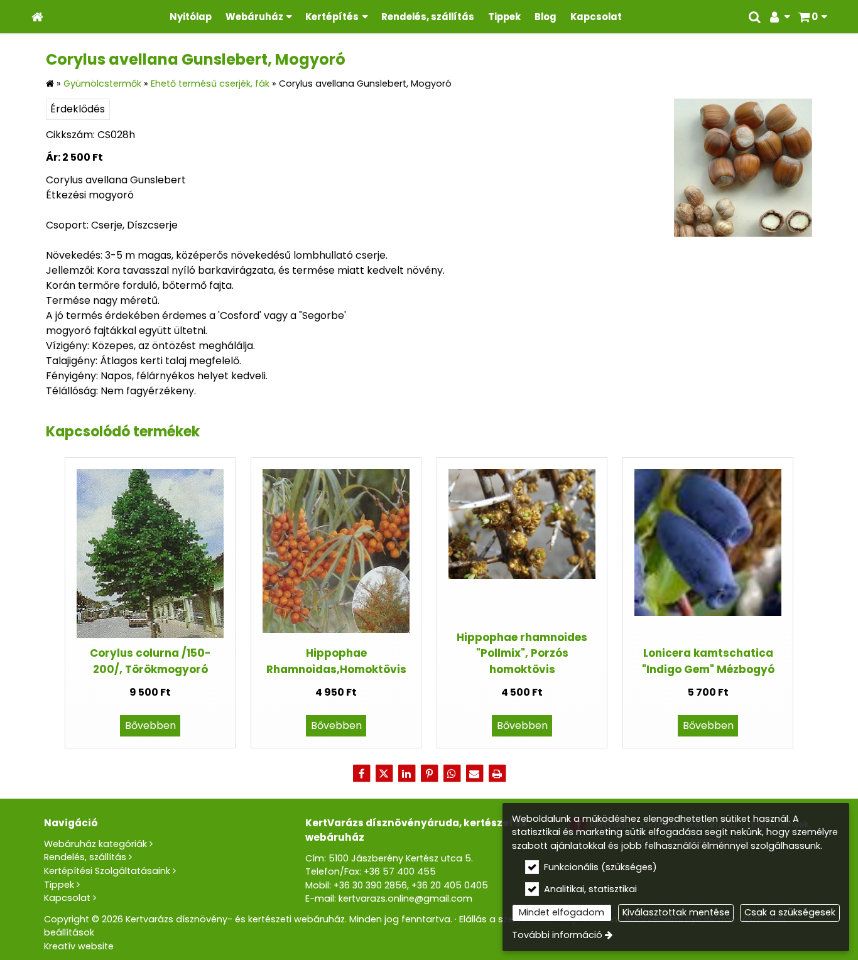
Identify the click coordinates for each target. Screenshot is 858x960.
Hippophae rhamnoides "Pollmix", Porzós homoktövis (522, 653)
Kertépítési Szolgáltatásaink (107, 871)
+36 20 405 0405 (449, 885)
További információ (557, 935)
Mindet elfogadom (561, 912)
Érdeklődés (77, 109)
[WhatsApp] (452, 773)
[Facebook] (361, 773)
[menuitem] (37, 16)
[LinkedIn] (406, 773)
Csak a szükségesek (789, 912)
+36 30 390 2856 (370, 885)
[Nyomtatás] (497, 773)
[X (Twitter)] (384, 773)
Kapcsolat (67, 898)
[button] (812, 16)
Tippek (59, 884)
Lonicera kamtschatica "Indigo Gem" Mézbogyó (708, 660)
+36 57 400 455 (400, 871)
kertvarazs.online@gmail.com (405, 898)
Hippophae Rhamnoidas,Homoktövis (336, 660)
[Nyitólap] (37, 16)
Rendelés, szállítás (85, 857)
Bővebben (150, 725)
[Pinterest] (429, 773)
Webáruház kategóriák (95, 844)
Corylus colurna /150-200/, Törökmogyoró (150, 660)
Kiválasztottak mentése (676, 912)
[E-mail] (474, 773)
